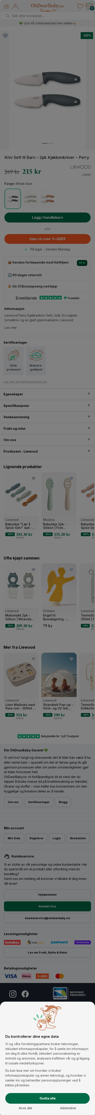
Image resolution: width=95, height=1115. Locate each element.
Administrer (68, 1108)
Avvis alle (25, 1108)
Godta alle (48, 1098)
